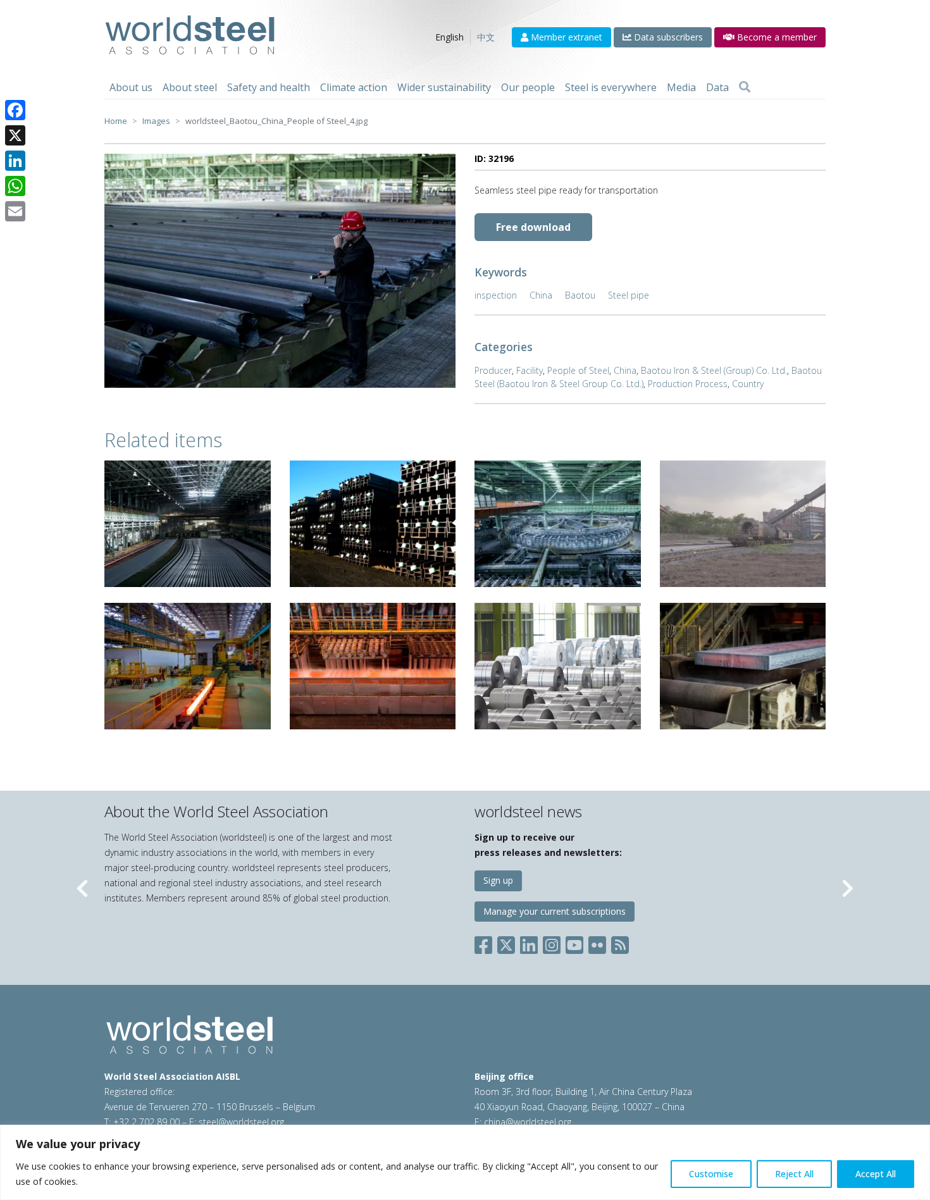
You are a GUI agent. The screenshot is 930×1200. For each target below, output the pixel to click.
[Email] (15, 211)
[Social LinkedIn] (529, 942)
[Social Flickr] (597, 942)
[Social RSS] (620, 942)
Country (748, 384)
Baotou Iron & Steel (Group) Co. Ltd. (714, 370)
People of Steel (578, 370)
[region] (465, 1162)
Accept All (875, 1174)
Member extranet (565, 37)
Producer (493, 370)
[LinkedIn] (15, 160)
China (541, 295)
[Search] (744, 87)
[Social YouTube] (574, 942)
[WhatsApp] (15, 186)
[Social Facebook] (485, 942)
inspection (495, 295)
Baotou (580, 295)
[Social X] (506, 942)
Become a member (776, 37)
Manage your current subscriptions (554, 911)
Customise (711, 1174)
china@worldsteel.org (527, 1122)
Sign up (498, 880)
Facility (529, 370)
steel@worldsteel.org (241, 1122)
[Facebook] (15, 110)
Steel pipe (628, 295)
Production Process (688, 384)
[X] (15, 135)
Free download (533, 227)
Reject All (794, 1174)
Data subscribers (667, 37)
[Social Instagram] (552, 942)
